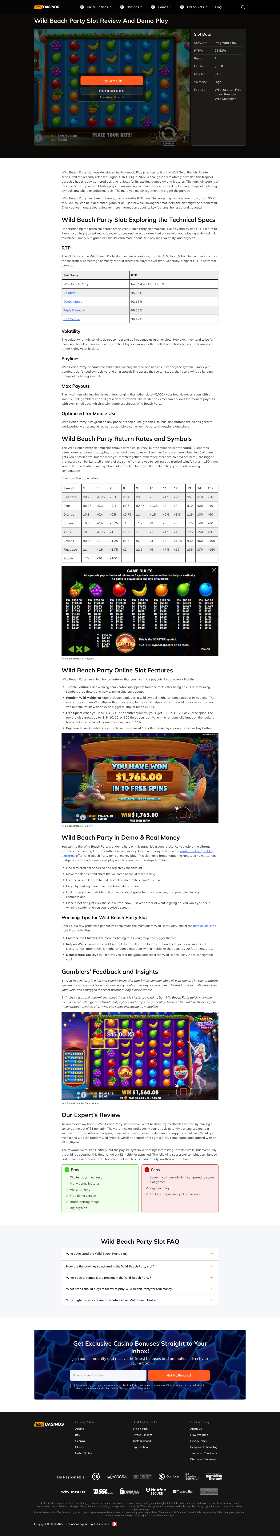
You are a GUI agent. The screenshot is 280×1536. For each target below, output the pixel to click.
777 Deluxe (71, 319)
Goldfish (69, 293)
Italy (77, 1435)
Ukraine (80, 1447)
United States (83, 1453)
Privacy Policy (198, 1441)
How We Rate (199, 1435)
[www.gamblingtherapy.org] (214, 1479)
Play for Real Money (111, 90)
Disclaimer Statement (203, 1459)
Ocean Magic (72, 301)
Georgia (80, 1441)
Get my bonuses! (179, 1375)
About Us (196, 1428)
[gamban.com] (169, 1478)
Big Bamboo (140, 1447)
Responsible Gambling (203, 1447)
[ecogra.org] (117, 1478)
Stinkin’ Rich (140, 1428)
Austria (79, 1428)
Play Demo (109, 81)
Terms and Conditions (203, 1453)
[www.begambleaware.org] (192, 1479)
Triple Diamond (74, 310)
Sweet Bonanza (142, 1435)
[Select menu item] (110, 7)
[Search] (243, 7)
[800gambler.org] (143, 1480)
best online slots (204, 926)
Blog (218, 7)
